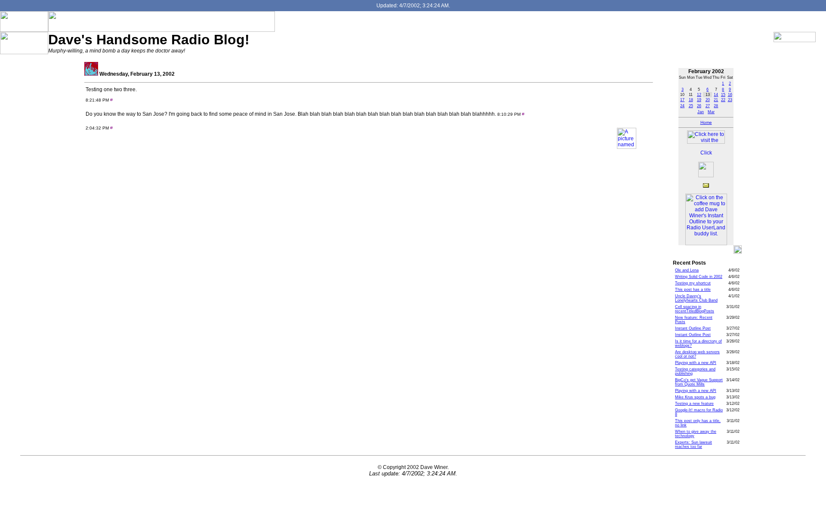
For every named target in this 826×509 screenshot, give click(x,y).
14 (716, 95)
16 (730, 95)
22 (723, 100)
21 (716, 100)
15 (723, 95)
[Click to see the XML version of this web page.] (706, 154)
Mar (711, 112)
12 (699, 95)
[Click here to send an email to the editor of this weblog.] (706, 186)
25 (691, 106)
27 (708, 106)
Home (706, 122)
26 (699, 106)
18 (691, 100)
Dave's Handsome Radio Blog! (149, 39)
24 (682, 106)
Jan (700, 112)
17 (682, 100)
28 (716, 106)
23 (730, 100)
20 (708, 100)
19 (699, 100)
